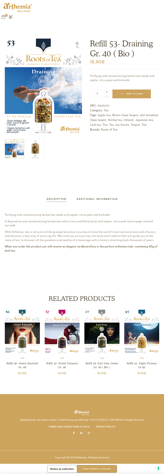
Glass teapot (98, 120)
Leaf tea (95, 124)
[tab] (56, 199)
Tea (106, 110)
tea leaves (122, 124)
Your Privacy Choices (96, 469)
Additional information (97, 199)
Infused (129, 120)
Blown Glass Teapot (125, 115)
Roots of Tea (109, 129)
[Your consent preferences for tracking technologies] (158, 468)
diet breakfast (149, 115)
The (144, 124)
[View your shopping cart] (3, 17)
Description (56, 199)
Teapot (135, 124)
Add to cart (134, 94)
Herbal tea (115, 120)
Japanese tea (144, 120)
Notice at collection (62, 468)
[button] (77, 45)
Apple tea (104, 115)
